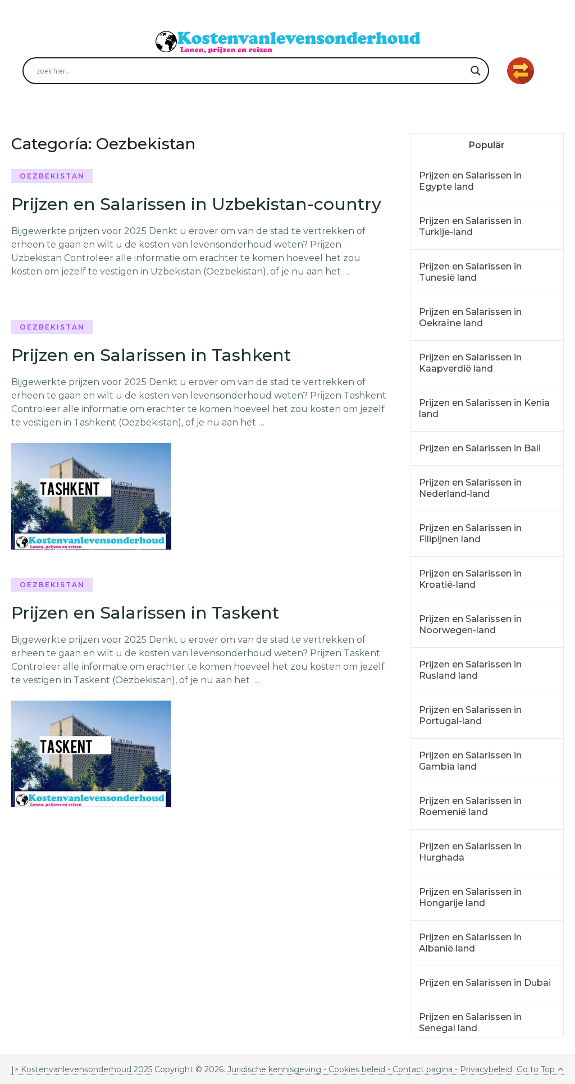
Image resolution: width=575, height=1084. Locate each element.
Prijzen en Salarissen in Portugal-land (470, 715)
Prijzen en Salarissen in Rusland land (470, 670)
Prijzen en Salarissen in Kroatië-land (470, 579)
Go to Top (536, 1069)
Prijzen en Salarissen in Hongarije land (470, 897)
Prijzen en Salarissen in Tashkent (151, 355)
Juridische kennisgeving (275, 1069)
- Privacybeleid (482, 1069)
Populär (487, 145)
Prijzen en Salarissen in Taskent (145, 612)
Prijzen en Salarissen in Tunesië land (470, 272)
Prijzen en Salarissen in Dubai (485, 982)
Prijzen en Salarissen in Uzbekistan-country (196, 204)
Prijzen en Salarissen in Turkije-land (470, 226)
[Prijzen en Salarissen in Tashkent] (91, 496)
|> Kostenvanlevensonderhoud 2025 (81, 1069)
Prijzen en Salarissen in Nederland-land (470, 488)
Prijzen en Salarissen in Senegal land (470, 1022)
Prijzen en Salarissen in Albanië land (470, 943)
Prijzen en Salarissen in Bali (480, 448)
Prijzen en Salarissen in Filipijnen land (470, 534)
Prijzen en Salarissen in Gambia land (470, 761)
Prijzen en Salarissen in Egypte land (470, 181)
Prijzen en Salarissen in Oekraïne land (470, 317)
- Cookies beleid (354, 1069)
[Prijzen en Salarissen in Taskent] (91, 754)
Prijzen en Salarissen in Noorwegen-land (470, 624)
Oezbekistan (52, 176)
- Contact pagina (419, 1069)
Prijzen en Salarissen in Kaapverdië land (470, 363)
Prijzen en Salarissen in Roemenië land (470, 806)
